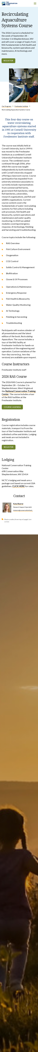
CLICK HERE (18, 486)
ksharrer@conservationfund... (23, 510)
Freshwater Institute (21, 106)
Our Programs (6, 106)
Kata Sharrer (18, 504)
